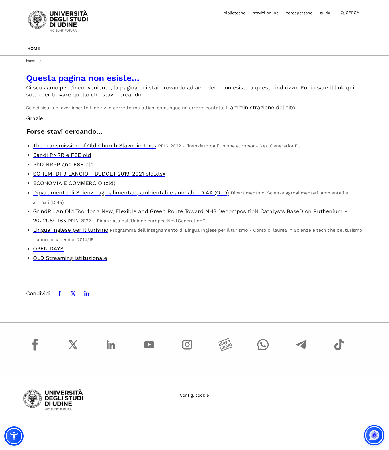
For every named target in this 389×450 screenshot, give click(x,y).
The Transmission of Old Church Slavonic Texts (94, 145)
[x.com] (73, 350)
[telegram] (301, 350)
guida (325, 13)
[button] (14, 436)
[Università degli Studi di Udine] (58, 20)
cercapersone (299, 13)
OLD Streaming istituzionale (70, 258)
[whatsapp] (263, 350)
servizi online (266, 13)
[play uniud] (225, 350)
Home (33, 48)
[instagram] (187, 350)
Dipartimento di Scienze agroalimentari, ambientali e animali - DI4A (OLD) (131, 192)
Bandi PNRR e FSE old (62, 155)
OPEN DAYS (48, 248)
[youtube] (149, 350)
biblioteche (234, 13)
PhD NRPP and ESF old (63, 164)
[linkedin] (111, 350)
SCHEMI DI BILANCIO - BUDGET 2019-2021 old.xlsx (99, 173)
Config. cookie (194, 395)
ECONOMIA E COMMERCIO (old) (74, 183)
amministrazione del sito (262, 107)
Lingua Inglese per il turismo (70, 230)
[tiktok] (339, 350)
